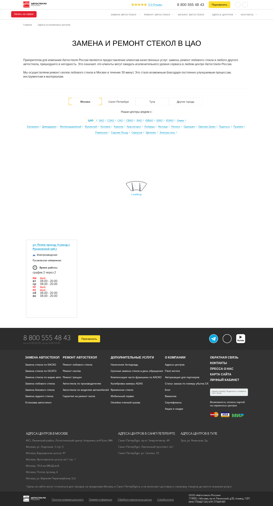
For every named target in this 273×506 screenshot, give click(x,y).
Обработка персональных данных (134, 499)
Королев (118, 126)
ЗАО (101, 120)
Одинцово (189, 126)
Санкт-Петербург (118, 101)
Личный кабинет (224, 379)
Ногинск (175, 126)
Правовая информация (100, 499)
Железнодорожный (70, 126)
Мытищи (163, 126)
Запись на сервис (24, 14)
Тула (152, 101)
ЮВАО (149, 120)
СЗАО (110, 120)
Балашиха (33, 126)
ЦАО (90, 120)
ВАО (139, 120)
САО (120, 120)
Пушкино (238, 126)
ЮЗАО (169, 120)
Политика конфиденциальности (68, 499)
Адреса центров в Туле (199, 433)
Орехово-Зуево (206, 126)
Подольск (224, 126)
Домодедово (49, 126)
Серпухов (136, 132)
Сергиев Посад (119, 132)
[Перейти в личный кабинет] (245, 4)
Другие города (185, 101)
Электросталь (167, 132)
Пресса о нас (221, 368)
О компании (175, 357)
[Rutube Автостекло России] (243, 342)
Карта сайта (220, 374)
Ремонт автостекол (157, 14)
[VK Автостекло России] (227, 338)
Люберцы (149, 126)
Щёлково (151, 132)
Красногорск (134, 126)
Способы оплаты (165, 499)
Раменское (101, 132)
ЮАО (159, 120)
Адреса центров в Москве (47, 433)
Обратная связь (224, 357)
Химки (180, 120)
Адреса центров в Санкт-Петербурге (146, 433)
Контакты (247, 14)
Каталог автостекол (191, 14)
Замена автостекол (123, 14)
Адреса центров (222, 14)
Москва (85, 101)
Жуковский (91, 126)
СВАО (129, 120)
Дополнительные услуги (132, 357)
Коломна (105, 126)
